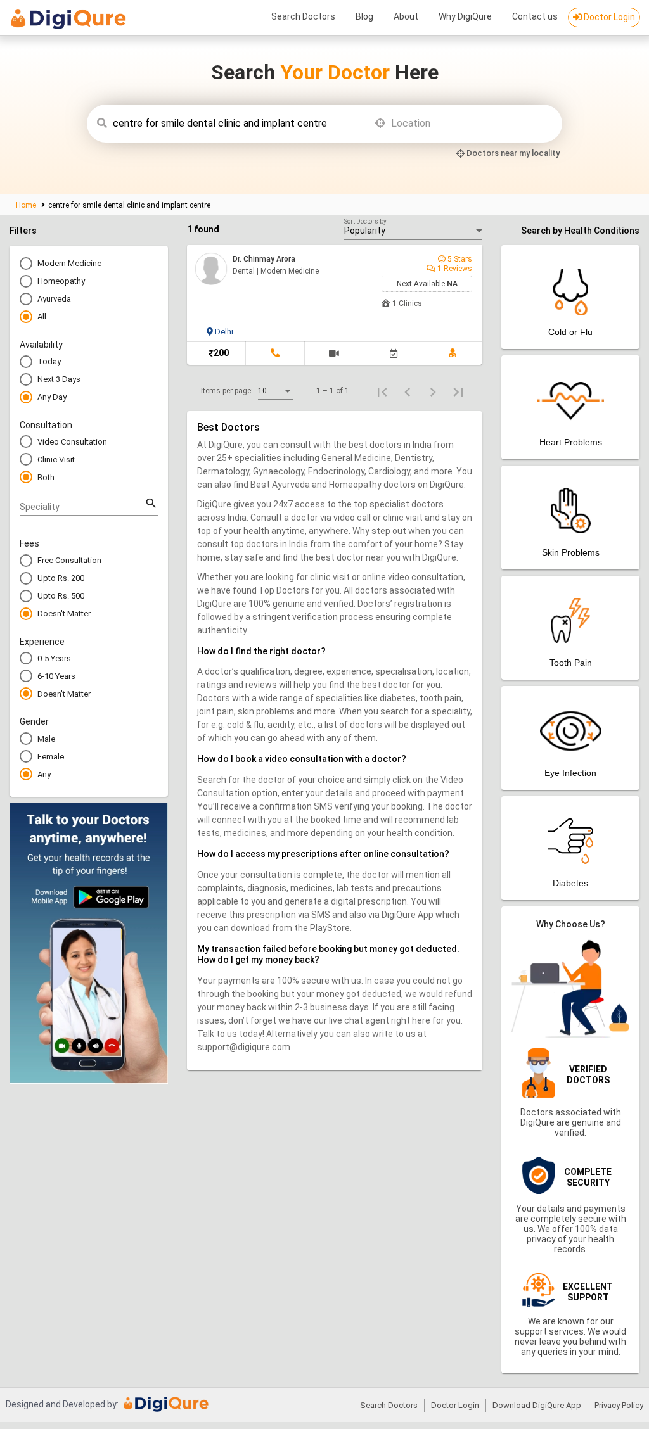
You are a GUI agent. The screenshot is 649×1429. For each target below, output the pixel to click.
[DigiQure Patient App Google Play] (89, 1080)
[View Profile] (452, 353)
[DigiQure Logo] (68, 20)
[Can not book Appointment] (393, 353)
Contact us (535, 16)
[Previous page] (407, 390)
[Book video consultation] (334, 353)
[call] (275, 353)
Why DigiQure (465, 16)
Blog (364, 16)
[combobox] (238, 123)
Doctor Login (608, 17)
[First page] (382, 390)
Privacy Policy (618, 1405)
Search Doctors (303, 16)
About (406, 16)
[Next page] (433, 390)
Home (27, 205)
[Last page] (458, 390)
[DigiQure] (166, 1409)
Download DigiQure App (536, 1405)
